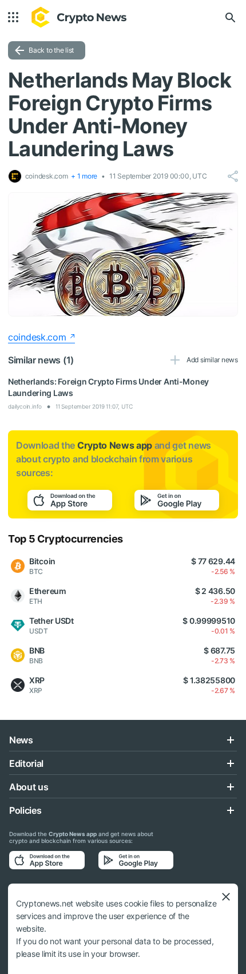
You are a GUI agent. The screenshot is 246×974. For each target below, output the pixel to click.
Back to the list (51, 50)
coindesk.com (37, 337)
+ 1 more (84, 176)
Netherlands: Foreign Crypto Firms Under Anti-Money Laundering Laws (108, 387)
